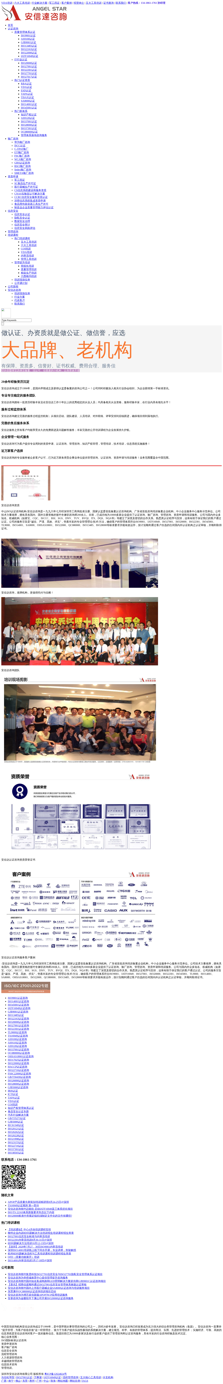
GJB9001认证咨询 (18, 1011)
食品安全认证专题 (18, 1111)
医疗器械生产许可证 (26, 186)
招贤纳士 (79, 2)
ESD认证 (26, 90)
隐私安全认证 (22, 217)
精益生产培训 (29, 272)
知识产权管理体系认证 (21, 1108)
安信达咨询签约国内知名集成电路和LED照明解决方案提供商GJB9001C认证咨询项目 (57, 1281)
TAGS (84, 1380)
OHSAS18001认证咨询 (21, 1056)
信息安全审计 (22, 224)
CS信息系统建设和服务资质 (30, 190)
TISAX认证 (27, 97)
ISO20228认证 (16, 1135)
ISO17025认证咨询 (18, 1059)
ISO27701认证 (29, 73)
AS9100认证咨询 (17, 1039)
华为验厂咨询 (22, 142)
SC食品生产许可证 (25, 183)
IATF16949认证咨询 (19, 1008)
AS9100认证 (28, 39)
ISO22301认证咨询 (18, 1028)
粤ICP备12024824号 (55, 1374)
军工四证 (54, 2)
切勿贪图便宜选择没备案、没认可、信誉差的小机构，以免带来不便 (40, 370)
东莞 (25, 1380)
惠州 (32, 1380)
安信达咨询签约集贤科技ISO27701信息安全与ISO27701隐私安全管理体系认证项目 (55, 1274)
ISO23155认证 (16, 1142)
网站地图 (62, 1380)
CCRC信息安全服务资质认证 (31, 197)
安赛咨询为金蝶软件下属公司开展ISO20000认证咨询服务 (40, 1298)
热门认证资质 (22, 80)
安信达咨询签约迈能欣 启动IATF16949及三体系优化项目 (40, 1208)
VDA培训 (6, 2)
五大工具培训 (94, 2)
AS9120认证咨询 (17, 1046)
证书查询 (108, 2)
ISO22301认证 (29, 69)
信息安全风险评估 (24, 228)
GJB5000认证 (15, 1121)
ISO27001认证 (29, 66)
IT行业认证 (20, 59)
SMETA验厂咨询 (24, 173)
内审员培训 (27, 255)
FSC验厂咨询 (22, 155)
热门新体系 (20, 111)
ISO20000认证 (29, 63)
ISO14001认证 (29, 104)
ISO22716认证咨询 (18, 1070)
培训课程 (13, 235)
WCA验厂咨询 (22, 159)
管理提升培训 (22, 262)
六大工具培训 (22, 2)
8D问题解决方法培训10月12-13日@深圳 (31, 1243)
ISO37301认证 (29, 128)
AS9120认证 (28, 118)
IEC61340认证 (16, 1125)
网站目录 (75, 1380)
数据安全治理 (22, 221)
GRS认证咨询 (22, 162)
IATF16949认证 (29, 56)
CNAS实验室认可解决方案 (29, 193)
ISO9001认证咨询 (18, 998)
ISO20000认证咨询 (18, 1022)
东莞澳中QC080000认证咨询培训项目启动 (32, 1291)
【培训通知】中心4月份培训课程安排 (29, 1229)
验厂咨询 (13, 138)
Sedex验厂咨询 (22, 169)
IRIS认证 (13, 1090)
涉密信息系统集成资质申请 (30, 200)
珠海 (53, 1380)
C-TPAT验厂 (21, 149)
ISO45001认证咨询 (18, 1004)
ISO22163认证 (29, 49)
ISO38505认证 (16, 1152)
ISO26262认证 (16, 1132)
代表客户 (19, 300)
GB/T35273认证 (17, 1118)
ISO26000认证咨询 (18, 1080)
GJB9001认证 (28, 42)
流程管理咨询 (70, 1377)
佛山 (18, 1380)
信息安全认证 (22, 214)
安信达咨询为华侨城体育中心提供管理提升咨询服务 (38, 1277)
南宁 (11, 1380)
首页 (10, 25)
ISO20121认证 (16, 1128)
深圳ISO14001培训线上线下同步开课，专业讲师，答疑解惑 (42, 1250)
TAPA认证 (27, 94)
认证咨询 (13, 28)
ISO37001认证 (29, 121)
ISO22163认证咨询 (18, 1018)
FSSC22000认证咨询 (19, 1073)
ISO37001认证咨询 (18, 1049)
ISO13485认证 (29, 45)
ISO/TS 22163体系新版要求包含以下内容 (31, 1212)
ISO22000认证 (29, 52)
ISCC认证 (19, 145)
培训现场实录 (22, 279)
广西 (4, 1380)
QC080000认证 (29, 131)
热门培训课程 (22, 238)
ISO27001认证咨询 (18, 1025)
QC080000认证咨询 (19, 1053)
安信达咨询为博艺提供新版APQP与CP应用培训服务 (38, 1294)
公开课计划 (20, 283)
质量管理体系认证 (24, 32)
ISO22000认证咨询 (18, 1063)
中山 (46, 1380)
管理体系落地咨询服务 (34, 135)
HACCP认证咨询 (17, 1066)
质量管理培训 (29, 269)
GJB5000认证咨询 (18, 1087)
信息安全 (13, 210)
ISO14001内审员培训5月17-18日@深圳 (30, 1260)
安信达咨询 (14, 290)
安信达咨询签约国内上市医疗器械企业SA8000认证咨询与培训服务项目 (49, 1288)
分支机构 (108, 1377)
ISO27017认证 (29, 76)
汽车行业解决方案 (18, 1114)
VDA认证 (26, 87)
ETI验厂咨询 (21, 152)
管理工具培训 (29, 259)
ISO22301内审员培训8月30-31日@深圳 (30, 1239)
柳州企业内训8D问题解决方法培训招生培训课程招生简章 (41, 1233)
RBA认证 (26, 83)
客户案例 (66, 2)
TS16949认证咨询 (18, 1035)
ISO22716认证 (16, 1145)
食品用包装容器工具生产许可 (31, 204)
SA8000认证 (28, 100)
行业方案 (19, 296)
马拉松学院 (7, 1377)
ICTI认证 (13, 1094)
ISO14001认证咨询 (18, 1001)
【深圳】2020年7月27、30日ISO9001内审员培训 (35, 1246)
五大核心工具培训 (90, 1377)
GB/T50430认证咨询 (19, 1077)
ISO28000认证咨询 (18, 1084)
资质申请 (13, 176)
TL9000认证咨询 (17, 1032)
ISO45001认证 (29, 107)
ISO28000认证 (29, 124)
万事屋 (38, 1377)
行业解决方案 (39, 2)
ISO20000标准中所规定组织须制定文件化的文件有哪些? (40, 1215)
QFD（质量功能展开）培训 (23, 1257)
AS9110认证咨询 (17, 1042)
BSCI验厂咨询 (22, 166)
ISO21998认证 (16, 1139)
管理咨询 (13, 231)
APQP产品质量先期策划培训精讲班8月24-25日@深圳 (38, 1202)
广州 (39, 1380)
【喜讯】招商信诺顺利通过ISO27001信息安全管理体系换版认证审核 (47, 1284)
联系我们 (121, 2)
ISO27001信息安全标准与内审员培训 (29, 1236)
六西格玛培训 (29, 276)
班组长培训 (27, 265)
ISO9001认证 (28, 35)
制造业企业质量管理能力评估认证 (34, 207)
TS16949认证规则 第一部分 (23, 1205)
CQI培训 (26, 248)
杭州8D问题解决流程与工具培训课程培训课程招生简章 (39, 1253)
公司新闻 (13, 286)
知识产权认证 (29, 114)
